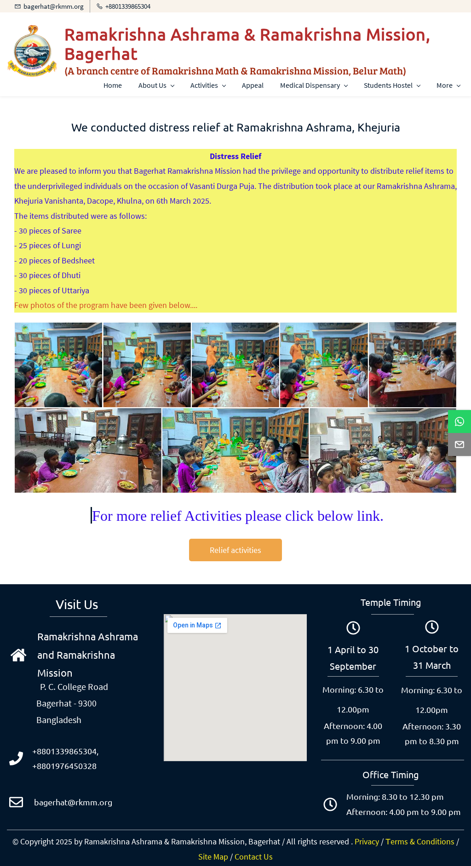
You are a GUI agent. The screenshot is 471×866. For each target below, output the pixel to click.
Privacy (367, 841)
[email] (459, 444)
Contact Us (254, 856)
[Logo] (32, 51)
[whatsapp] (459, 421)
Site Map (213, 856)
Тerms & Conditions (419, 841)
